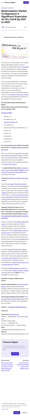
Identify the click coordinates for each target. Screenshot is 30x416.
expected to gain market (10, 258)
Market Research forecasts (17, 268)
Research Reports (7, 8)
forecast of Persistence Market (17, 184)
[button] (2, 2)
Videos (26, 2)
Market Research (14, 314)
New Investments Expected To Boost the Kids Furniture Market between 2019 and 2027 (7, 366)
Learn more (5, 409)
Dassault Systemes (9, 122)
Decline (24, 412)
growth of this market (10, 164)
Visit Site (15, 353)
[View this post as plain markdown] (25, 27)
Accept (17, 412)
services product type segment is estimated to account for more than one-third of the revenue (14, 197)
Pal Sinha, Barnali (11, 27)
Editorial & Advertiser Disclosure (14, 37)
